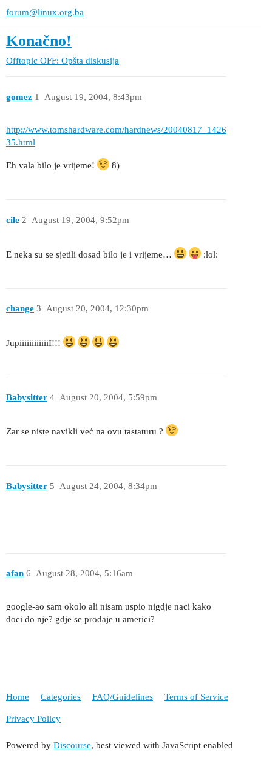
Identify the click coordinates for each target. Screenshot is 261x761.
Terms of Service (196, 697)
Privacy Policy (33, 718)
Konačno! (39, 41)
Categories (61, 697)
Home (17, 697)
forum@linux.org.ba (45, 12)
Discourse (72, 745)
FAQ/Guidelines (122, 697)
